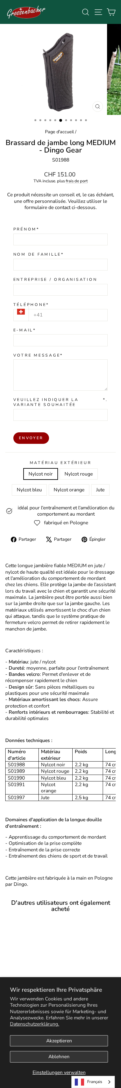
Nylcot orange (69, 489)
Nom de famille (38, 254)
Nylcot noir (41, 474)
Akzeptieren (59, 1040)
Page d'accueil (59, 132)
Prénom (26, 229)
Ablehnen (58, 1056)
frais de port (77, 181)
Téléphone (31, 304)
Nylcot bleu (29, 489)
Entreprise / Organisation (55, 279)
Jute (100, 489)
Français (94, 1082)
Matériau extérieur (61, 462)
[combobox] (93, 1082)
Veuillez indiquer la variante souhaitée (60, 402)
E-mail (24, 330)
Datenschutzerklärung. (34, 1024)
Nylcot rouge (79, 474)
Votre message (38, 355)
